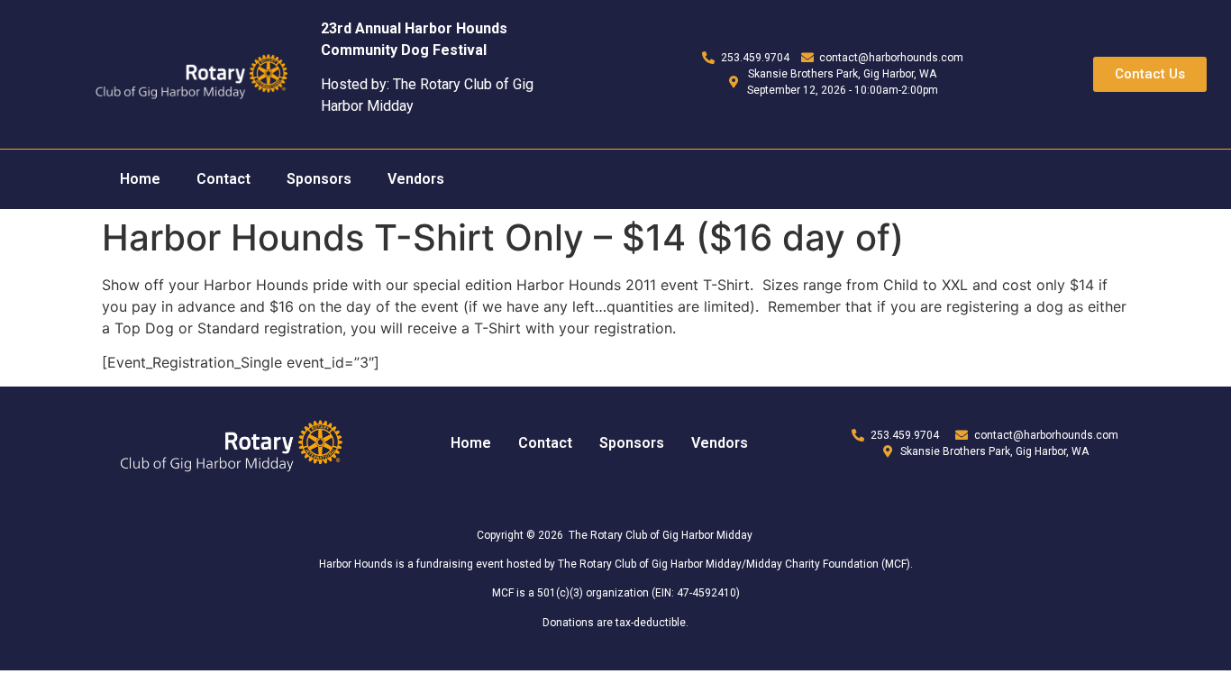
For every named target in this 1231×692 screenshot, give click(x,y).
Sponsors (319, 178)
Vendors (416, 178)
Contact (223, 178)
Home (140, 178)
